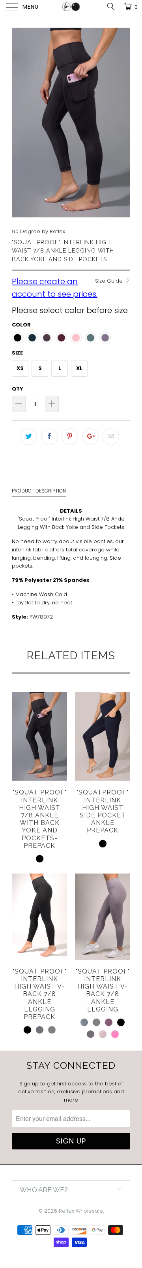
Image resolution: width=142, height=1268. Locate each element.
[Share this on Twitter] (29, 436)
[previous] (19, 122)
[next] (123, 122)
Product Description (39, 490)
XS (20, 368)
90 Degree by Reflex (38, 231)
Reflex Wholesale (81, 1211)
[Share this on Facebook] (49, 436)
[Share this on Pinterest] (70, 436)
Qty (17, 388)
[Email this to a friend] (111, 436)
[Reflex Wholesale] (71, 8)
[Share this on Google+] (90, 436)
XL (79, 368)
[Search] (110, 6)
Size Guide (109, 281)
